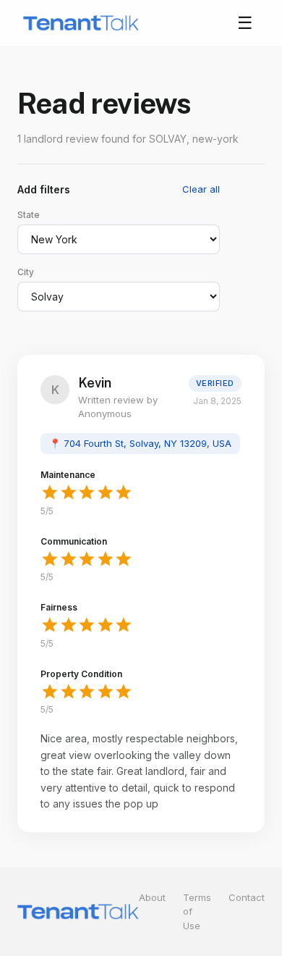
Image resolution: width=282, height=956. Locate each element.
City (25, 272)
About (152, 897)
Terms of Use (197, 911)
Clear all (201, 189)
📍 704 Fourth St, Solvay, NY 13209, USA (140, 443)
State (28, 214)
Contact (246, 897)
